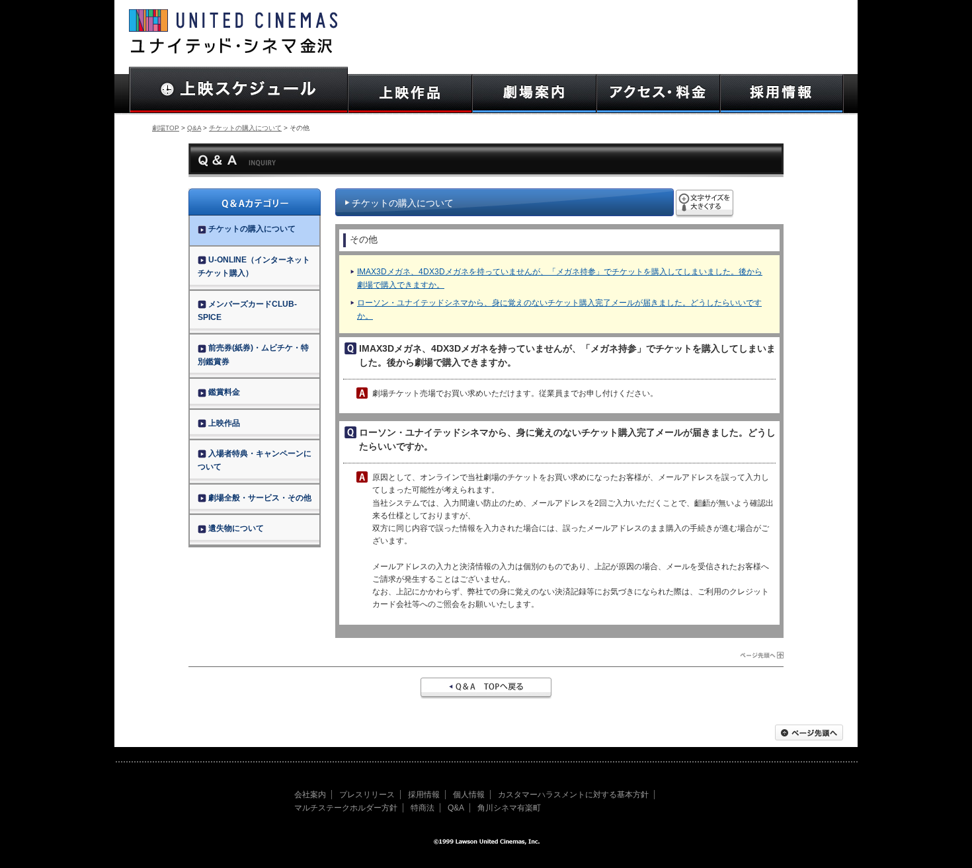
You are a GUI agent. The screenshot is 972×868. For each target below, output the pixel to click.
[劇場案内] (534, 93)
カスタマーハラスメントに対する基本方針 (573, 794)
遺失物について (236, 528)
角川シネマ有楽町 (509, 807)
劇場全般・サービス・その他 (259, 497)
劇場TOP (165, 128)
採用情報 (424, 794)
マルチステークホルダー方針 (345, 807)
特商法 (422, 807)
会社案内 (310, 794)
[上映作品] (410, 93)
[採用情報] (782, 93)
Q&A (194, 128)
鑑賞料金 (224, 392)
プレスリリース (367, 794)
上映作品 (224, 423)
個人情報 (469, 794)
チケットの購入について (245, 128)
